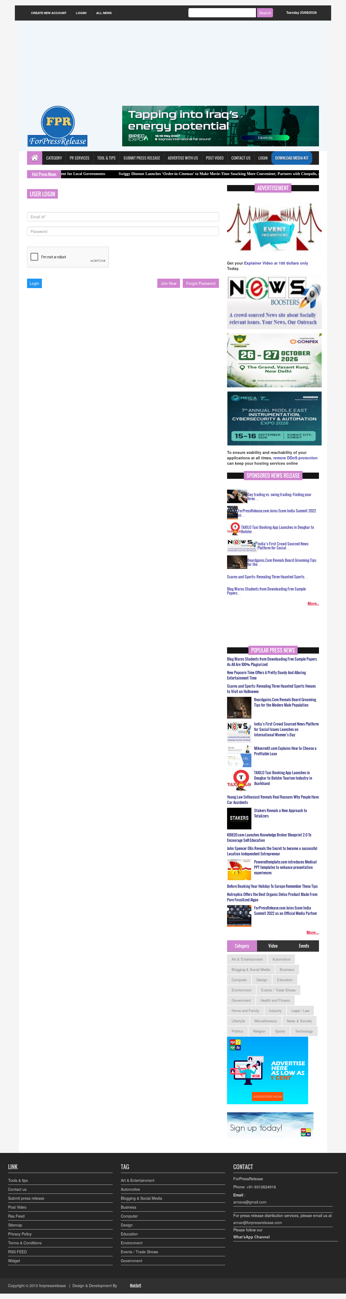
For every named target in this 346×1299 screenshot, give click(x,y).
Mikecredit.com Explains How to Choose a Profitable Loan (285, 751)
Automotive (281, 959)
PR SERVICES (79, 158)
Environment (241, 990)
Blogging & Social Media (251, 969)
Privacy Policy (20, 1234)
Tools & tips (18, 1180)
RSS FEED (17, 1251)
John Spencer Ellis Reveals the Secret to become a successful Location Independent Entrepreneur (272, 851)
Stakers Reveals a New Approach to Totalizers (280, 813)
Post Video (17, 1207)
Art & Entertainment (247, 959)
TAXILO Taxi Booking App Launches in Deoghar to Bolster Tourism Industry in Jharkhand (283, 778)
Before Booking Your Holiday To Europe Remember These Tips (272, 886)
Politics (237, 1031)
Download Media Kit (291, 158)
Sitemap (15, 1225)
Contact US (241, 158)
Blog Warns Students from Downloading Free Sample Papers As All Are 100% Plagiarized (272, 661)
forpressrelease (52, 1285)
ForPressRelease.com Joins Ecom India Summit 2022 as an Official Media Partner (285, 910)
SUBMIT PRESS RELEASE (142, 158)
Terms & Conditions (25, 1242)
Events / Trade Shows (278, 990)
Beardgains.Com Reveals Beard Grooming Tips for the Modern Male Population (285, 702)
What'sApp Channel (251, 1236)
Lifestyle (238, 1020)
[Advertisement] (173, 65)
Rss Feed (16, 1216)
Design (262, 979)
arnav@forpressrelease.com (257, 1222)
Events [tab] (304, 946)
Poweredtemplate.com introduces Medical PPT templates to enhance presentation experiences (285, 867)
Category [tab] (242, 946)
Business (287, 969)
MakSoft (135, 1285)
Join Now (169, 283)
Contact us (17, 1189)
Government (241, 1000)
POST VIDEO (215, 158)
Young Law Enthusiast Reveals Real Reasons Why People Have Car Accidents (273, 799)
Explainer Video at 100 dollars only (276, 263)
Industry (275, 1010)
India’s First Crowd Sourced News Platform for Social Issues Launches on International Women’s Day (286, 729)
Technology (304, 1031)
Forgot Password (200, 283)
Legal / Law (300, 1010)
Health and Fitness (275, 1000)
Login (263, 158)
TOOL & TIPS (106, 158)
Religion (259, 1031)
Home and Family (245, 1010)
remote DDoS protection (295, 457)
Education (285, 979)
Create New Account (48, 13)
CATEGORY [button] (54, 158)
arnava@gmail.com (250, 1202)
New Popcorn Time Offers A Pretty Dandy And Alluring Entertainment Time (266, 675)
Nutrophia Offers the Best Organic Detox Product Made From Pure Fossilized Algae (272, 897)
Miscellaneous (266, 1020)
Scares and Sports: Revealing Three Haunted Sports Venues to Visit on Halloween (271, 688)
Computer (239, 979)
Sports (280, 1031)
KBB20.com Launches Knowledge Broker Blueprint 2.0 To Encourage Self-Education (269, 837)
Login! (81, 13)
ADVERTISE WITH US (183, 158)
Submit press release (26, 1198)
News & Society (299, 1020)
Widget (14, 1260)
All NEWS (104, 13)
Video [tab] (273, 946)
